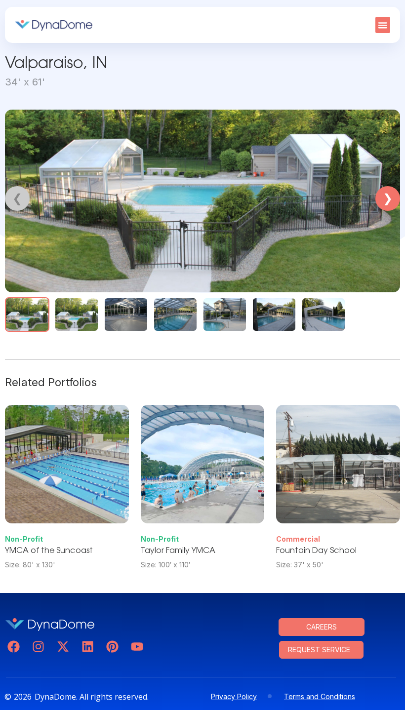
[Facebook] (13, 646)
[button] (382, 25)
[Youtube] (137, 646)
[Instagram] (38, 646)
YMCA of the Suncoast (49, 550)
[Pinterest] (112, 646)
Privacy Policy (234, 696)
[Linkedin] (87, 646)
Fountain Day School (316, 550)
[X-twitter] (63, 646)
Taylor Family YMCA (178, 550)
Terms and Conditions (319, 696)
